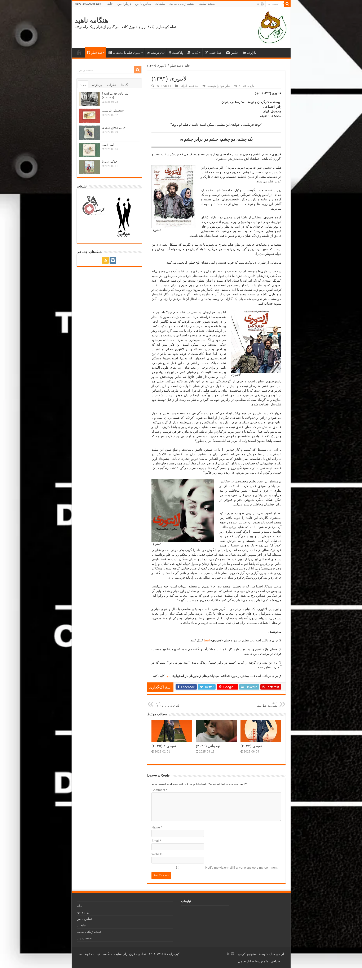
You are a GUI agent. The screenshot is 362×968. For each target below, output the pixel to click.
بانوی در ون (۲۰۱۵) (168, 704)
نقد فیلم (96, 52)
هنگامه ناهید (91, 20)
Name (156, 827)
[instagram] (262, 3)
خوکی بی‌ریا (109, 161)
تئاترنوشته (157, 52)
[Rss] (257, 3)
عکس (234, 52)
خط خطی (215, 52)
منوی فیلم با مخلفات (126, 52)
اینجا (207, 640)
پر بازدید (96, 85)
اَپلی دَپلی (108, 144)
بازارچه (251, 52)
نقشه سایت (207, 3)
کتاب (194, 52)
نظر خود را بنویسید (218, 85)
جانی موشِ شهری (113, 127)
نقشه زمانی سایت (181, 3)
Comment (159, 790)
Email (156, 840)
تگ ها (124, 85)
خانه (110, 3)
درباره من (124, 3)
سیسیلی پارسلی (113, 110)
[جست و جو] (287, 4)
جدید (83, 85)
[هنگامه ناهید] (271, 27)
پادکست (177, 52)
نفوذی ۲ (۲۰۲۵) (163, 746)
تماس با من (143, 3)
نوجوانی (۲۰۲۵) (208, 746)
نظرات (111, 85)
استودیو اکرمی (247, 954)
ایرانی (183, 85)
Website (157, 854)
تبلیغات (160, 3)
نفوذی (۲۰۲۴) (251, 746)
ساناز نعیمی (246, 961)
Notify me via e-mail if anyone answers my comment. (241, 867)
